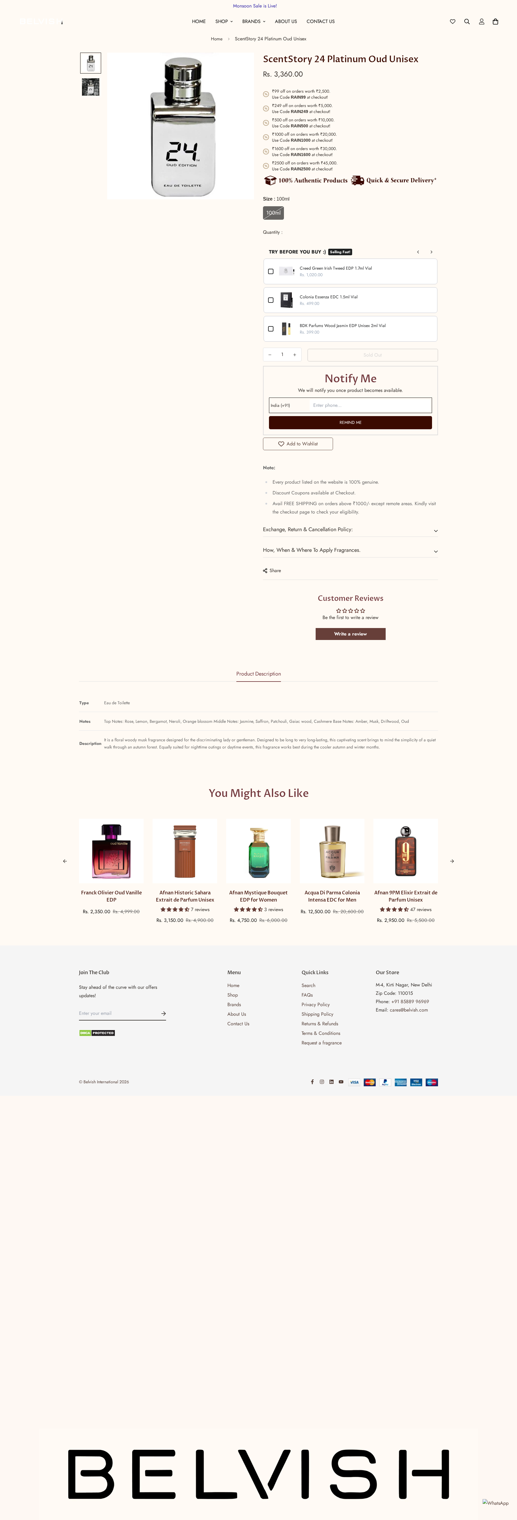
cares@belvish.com (409, 1009)
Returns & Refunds (320, 1023)
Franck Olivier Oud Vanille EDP (111, 896)
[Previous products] (418, 252)
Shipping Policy (317, 1014)
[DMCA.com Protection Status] (122, 1033)
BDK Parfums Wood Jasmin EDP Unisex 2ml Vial (343, 326)
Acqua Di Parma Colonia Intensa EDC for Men (332, 896)
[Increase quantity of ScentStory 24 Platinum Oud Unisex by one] (294, 355)
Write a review (350, 633)
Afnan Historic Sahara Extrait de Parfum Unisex (185, 896)
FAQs (307, 995)
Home (199, 21)
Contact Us (321, 21)
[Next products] (431, 252)
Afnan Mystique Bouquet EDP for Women (258, 896)
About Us (286, 21)
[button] (176, 909)
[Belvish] (41, 21)
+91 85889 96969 (410, 1001)
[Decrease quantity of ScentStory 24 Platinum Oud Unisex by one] (269, 355)
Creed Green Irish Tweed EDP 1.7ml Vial (336, 268)
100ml (273, 213)
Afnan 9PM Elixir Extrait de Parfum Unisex (405, 896)
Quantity (272, 232)
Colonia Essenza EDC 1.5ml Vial (329, 297)
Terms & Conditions (321, 1033)
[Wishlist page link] (452, 21)
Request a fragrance (322, 1042)
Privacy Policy (316, 1004)
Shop (221, 21)
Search (308, 985)
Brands (251, 21)
